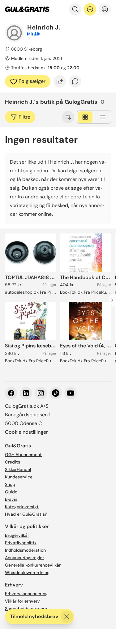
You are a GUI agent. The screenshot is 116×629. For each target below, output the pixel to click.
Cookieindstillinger (26, 432)
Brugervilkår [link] (17, 535)
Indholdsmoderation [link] (25, 550)
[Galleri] (85, 117)
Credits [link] (12, 462)
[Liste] (102, 117)
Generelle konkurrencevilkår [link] (33, 565)
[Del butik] (60, 81)
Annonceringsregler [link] (24, 557)
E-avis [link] (11, 499)
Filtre (24, 117)
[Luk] (67, 616)
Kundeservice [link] (18, 477)
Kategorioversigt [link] (22, 506)
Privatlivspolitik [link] (21, 542)
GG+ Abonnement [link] (23, 454)
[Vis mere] (68, 117)
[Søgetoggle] (75, 9)
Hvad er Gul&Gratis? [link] (26, 514)
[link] (27, 9)
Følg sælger (32, 81)
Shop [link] (10, 484)
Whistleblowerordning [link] (27, 572)
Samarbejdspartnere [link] (26, 608)
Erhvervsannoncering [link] (26, 593)
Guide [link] (11, 492)
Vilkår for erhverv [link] (22, 601)
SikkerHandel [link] (18, 469)
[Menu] (105, 9)
